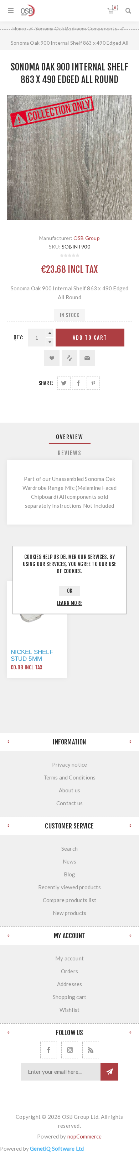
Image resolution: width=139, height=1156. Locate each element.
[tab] (69, 437)
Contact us (69, 803)
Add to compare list (69, 358)
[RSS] (90, 1050)
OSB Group (86, 238)
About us (70, 790)
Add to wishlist (52, 358)
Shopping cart (115, 8)
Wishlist (70, 1010)
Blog (70, 874)
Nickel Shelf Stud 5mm (32, 655)
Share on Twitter (64, 383)
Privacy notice (69, 764)
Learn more (69, 603)
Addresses (69, 984)
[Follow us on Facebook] (48, 1050)
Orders (69, 971)
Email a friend (87, 358)
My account (69, 958)
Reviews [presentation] (70, 453)
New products (69, 913)
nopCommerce (84, 1136)
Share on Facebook (78, 383)
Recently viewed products (69, 887)
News (69, 861)
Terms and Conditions (69, 777)
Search (69, 848)
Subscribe (109, 1072)
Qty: (19, 337)
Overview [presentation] (69, 437)
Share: (45, 383)
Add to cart (90, 337)
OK (69, 591)
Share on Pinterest (93, 383)
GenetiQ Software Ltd (57, 1148)
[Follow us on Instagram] (69, 1050)
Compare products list (69, 900)
